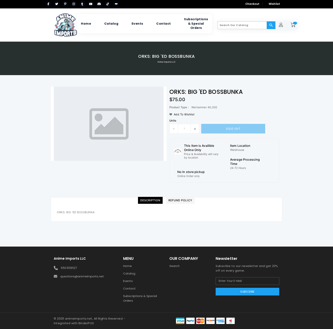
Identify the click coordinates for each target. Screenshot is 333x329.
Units (173, 120)
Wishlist (274, 4)
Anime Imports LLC (166, 62)
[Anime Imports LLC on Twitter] (57, 4)
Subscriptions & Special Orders (140, 298)
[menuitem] (86, 23)
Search (174, 266)
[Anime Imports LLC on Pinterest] (65, 4)
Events (128, 281)
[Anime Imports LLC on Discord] (99, 4)
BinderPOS (86, 323)
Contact (129, 288)
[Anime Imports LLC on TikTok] (108, 4)
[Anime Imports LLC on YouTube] (91, 4)
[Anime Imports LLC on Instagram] (74, 4)
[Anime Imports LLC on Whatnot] (116, 4)
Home (127, 266)
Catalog (129, 273)
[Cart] (294, 25)
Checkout (252, 4)
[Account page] (281, 25)
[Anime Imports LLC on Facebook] (48, 4)
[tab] (150, 200)
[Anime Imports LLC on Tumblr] (82, 4)
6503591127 (69, 268)
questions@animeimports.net (82, 276)
